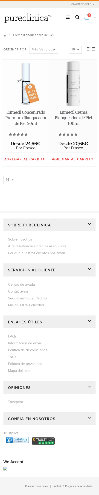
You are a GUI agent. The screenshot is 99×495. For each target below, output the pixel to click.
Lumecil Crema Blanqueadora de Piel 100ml (73, 117)
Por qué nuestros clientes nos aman (36, 253)
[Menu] (68, 17)
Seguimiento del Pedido (27, 298)
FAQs (12, 336)
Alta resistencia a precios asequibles (37, 246)
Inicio (5, 34)
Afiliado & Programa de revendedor (73, 486)
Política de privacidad (25, 364)
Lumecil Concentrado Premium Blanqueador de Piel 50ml (25, 117)
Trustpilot (15, 402)
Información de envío (25, 343)
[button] (18, 134)
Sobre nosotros (20, 239)
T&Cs (12, 357)
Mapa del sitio (19, 370)
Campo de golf (81, 4)
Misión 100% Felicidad (26, 305)
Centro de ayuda (21, 284)
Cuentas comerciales (36, 486)
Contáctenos (18, 291)
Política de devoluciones (27, 350)
